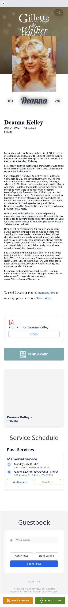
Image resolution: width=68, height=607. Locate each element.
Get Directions (20, 482)
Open (34, 334)
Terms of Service (43, 591)
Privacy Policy (24, 591)
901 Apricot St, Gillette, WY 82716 (33, 475)
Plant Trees (47, 482)
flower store (43, 298)
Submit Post (34, 563)
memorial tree (46, 292)
